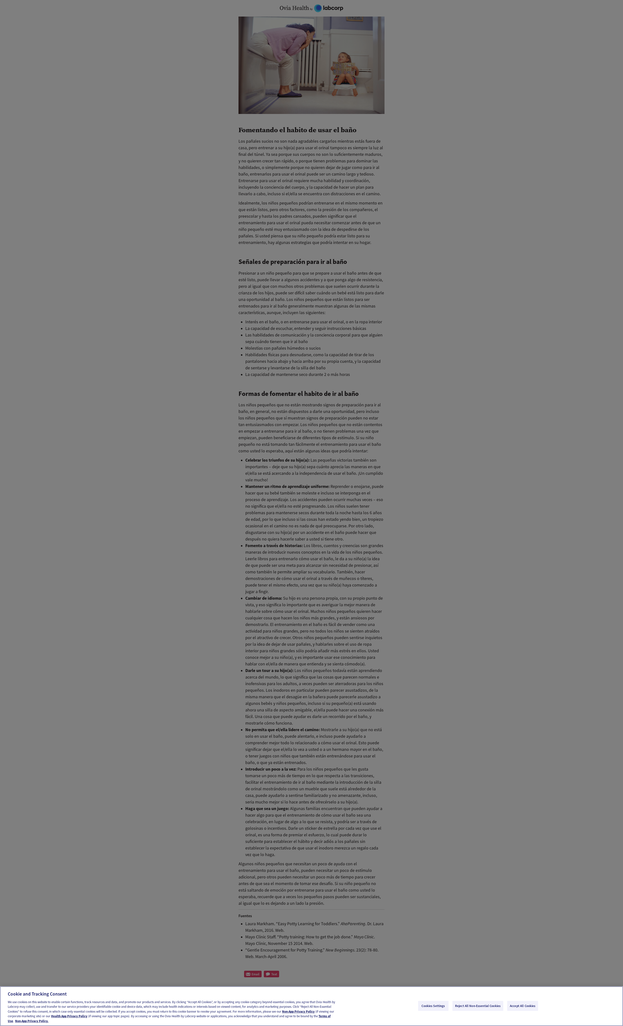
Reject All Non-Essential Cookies (478, 1006)
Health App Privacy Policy (69, 1016)
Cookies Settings (433, 1006)
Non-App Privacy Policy (298, 1011)
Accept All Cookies (522, 1006)
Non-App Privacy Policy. (31, 1021)
